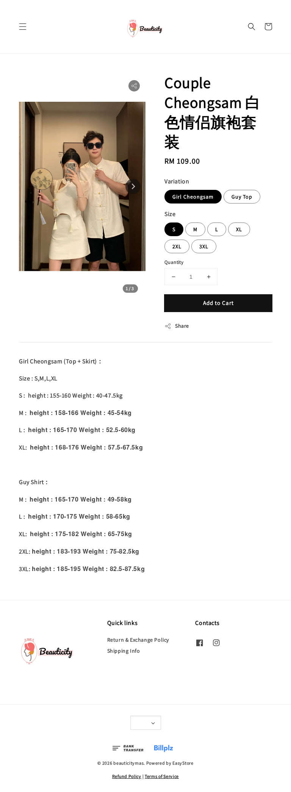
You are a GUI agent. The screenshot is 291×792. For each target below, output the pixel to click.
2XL (176, 246)
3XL (203, 246)
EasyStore (182, 763)
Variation (176, 181)
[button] (22, 26)
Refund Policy (126, 776)
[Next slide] (133, 186)
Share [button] (182, 325)
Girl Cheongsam (193, 196)
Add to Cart (218, 302)
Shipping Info (123, 650)
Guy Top (242, 196)
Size (169, 214)
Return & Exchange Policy (138, 639)
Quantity (173, 262)
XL (239, 229)
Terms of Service (162, 776)
